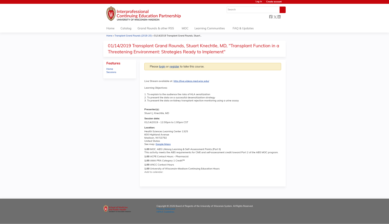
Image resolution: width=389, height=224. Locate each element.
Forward (283, 16)
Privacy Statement (166, 209)
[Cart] (285, 3)
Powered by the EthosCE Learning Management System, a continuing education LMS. (275, 219)
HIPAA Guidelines (165, 212)
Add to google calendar (147, 177)
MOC (185, 28)
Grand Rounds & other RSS (156, 28)
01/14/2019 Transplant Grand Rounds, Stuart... (177, 36)
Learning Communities (209, 28)
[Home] (152, 14)
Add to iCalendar (161, 177)
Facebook (270, 16)
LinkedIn (279, 16)
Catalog (125, 28)
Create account (274, 2)
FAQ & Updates (243, 28)
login (162, 66)
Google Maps (163, 144)
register (174, 66)
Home (110, 28)
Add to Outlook (168, 177)
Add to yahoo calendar (154, 177)
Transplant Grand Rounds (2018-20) (133, 36)
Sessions (111, 72)
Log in (259, 2)
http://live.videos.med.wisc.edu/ (191, 81)
